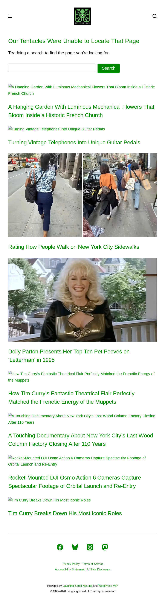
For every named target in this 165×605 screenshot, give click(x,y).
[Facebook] (60, 547)
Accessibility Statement (70, 569)
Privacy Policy (71, 563)
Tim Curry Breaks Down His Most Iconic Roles (65, 513)
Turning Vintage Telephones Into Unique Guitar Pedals (74, 142)
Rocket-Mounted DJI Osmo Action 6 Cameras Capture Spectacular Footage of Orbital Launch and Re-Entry (74, 481)
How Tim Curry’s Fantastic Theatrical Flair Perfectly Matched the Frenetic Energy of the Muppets (71, 397)
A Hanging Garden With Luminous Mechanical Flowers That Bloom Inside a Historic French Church (81, 111)
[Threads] (90, 547)
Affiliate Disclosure (98, 569)
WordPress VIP (108, 585)
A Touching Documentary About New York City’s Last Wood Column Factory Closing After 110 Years (80, 439)
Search (108, 68)
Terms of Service (92, 563)
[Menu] (10, 16)
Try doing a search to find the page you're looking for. (59, 52)
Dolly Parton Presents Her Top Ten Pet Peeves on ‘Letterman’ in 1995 (69, 355)
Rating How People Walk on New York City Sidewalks (73, 247)
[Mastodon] (105, 547)
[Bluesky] (75, 547)
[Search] (155, 16)
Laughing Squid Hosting (77, 585)
